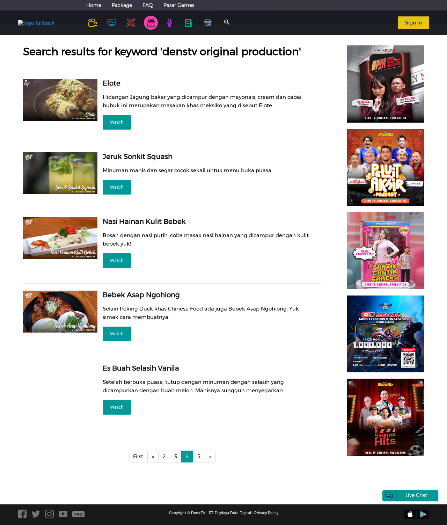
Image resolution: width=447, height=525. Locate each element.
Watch (117, 122)
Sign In (413, 23)
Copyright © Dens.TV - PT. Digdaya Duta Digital (210, 513)
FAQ (147, 5)
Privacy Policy (266, 513)
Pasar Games (178, 5)
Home (93, 5)
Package (122, 5)
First (138, 456)
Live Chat (416, 495)
